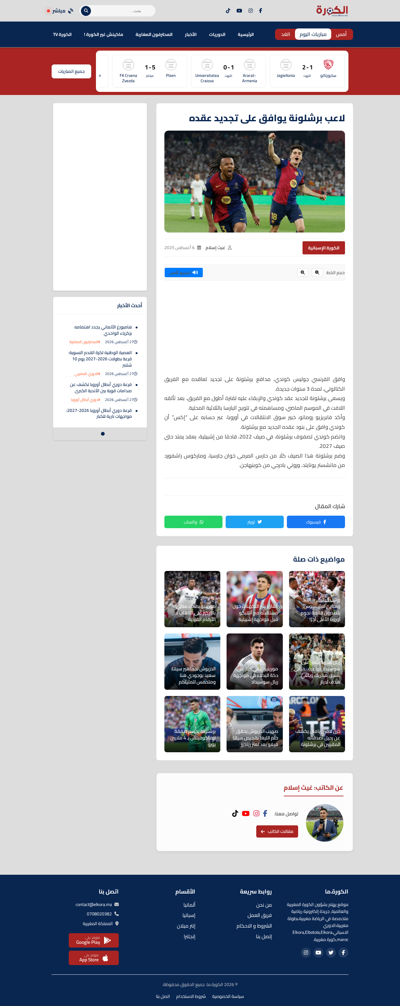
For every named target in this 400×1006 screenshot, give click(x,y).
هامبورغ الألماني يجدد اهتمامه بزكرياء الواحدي (103, 330)
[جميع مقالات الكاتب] (324, 823)
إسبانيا (188, 915)
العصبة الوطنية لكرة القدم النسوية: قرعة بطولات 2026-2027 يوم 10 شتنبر (100, 358)
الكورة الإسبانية (323, 248)
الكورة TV (62, 34)
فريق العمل (260, 915)
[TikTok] (228, 11)
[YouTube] (239, 11)
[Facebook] (260, 11)
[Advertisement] (254, 330)
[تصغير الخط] (317, 272)
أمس (341, 34)
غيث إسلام (215, 247)
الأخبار (191, 34)
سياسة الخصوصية (228, 996)
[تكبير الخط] (302, 272)
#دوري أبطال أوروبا (85, 399)
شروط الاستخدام (191, 996)
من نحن (264, 904)
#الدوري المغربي (87, 373)
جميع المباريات (71, 71)
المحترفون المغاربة (154, 34)
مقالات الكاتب (280, 831)
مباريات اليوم (313, 34)
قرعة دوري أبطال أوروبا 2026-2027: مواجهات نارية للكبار (99, 413)
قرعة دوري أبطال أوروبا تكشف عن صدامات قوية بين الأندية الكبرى (101, 387)
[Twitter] (331, 953)
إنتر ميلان (186, 925)
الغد (285, 34)
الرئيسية (246, 34)
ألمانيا (189, 904)
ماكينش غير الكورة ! (103, 34)
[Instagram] (250, 11)
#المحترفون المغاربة (84, 341)
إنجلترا (189, 936)
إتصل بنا (264, 936)
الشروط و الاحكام (254, 925)
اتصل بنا (163, 996)
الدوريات (217, 34)
